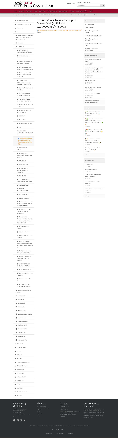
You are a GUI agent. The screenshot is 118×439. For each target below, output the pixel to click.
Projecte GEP (20, 373)
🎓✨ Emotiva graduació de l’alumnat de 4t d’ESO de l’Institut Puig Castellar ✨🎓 (93, 140)
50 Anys (19, 395)
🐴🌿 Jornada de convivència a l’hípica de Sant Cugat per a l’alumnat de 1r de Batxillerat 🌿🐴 (94, 121)
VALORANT (22, 161)
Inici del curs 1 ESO (90, 80)
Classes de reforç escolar (23, 57)
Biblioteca (20, 388)
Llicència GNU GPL (84, 426)
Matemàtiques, (87, 415)
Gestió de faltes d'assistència (67, 413)
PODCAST (22, 116)
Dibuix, (99, 410)
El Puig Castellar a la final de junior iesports (24, 251)
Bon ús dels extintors (25, 198)
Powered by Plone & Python (59, 430)
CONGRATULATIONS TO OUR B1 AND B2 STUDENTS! (24, 211)
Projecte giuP (20, 369)
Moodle (62, 408)
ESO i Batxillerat (89, 24)
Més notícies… (89, 155)
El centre (21, 11)
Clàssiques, (95, 410)
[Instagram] (21, 420)
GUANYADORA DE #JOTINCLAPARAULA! (23, 265)
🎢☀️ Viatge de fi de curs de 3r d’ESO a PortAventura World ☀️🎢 (94, 131)
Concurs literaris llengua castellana (25, 89)
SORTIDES (22, 119)
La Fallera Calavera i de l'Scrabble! (25, 274)
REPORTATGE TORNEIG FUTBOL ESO (25, 105)
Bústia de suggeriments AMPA (93, 35)
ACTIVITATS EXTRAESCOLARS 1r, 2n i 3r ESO (49, 15)
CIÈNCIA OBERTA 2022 (25, 269)
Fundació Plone (60, 426)
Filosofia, (93, 412)
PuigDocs (19, 358)
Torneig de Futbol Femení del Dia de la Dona (24, 180)
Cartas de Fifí (89, 164)
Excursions (21, 299)
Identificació (70, 3)
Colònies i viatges (23, 321)
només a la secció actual (84, 2)
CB (20, 127)
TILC (18, 384)
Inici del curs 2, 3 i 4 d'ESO (92, 94)
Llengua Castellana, (99, 414)
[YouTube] (25, 420)
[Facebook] (18, 420)
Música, (93, 415)
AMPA (91, 11)
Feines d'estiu (22, 310)
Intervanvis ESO (22, 340)
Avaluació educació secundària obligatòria (23, 94)
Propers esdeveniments (91, 55)
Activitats (19, 355)
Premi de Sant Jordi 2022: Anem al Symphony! (24, 285)
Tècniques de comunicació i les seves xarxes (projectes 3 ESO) (24, 82)
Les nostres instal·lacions (24, 24)
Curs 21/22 (32, 15)
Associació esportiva (23, 392)
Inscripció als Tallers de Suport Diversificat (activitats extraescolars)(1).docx (59, 30)
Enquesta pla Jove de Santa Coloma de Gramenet (25, 68)
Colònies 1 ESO (22, 325)
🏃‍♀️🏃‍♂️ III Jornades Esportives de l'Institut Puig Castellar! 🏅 (94, 113)
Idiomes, (86, 414)
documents (21, 307)
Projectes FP (20, 380)
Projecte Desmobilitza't (23, 362)
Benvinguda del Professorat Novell (93, 60)
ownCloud (62, 416)
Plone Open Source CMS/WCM (38, 426)
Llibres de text (22, 318)
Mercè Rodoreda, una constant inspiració (93, 190)
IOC (38, 414)
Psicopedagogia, (100, 415)
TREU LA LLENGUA (24, 232)
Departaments (63, 11)
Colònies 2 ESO (22, 329)
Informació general (22, 20)
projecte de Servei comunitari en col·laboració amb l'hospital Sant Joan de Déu (25, 244)
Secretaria (29, 11)
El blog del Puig (64, 409)
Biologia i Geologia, (96, 409)
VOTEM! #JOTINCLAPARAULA (23, 189)
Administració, (87, 409)
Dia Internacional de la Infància (23, 291)
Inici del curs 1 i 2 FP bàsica (93, 87)
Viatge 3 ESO (22, 332)
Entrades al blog (89, 160)
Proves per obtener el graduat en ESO (24, 111)
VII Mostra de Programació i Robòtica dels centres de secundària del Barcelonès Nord (25, 219)
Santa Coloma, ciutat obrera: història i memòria (93, 175)
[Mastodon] (14, 420)
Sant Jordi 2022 (23, 164)
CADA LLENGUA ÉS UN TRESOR (24, 236)
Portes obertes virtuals (25, 123)
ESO (36, 11)
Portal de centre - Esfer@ (70, 414)
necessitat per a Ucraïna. (22, 148)
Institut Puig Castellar (19, 405)
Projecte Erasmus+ (22, 366)
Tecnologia (90, 417)
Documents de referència (43, 408)
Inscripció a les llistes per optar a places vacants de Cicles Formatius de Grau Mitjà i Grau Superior (94, 71)
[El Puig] (33, 4)
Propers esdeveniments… (92, 102)
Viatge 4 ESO (22, 336)
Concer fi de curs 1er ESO (24, 280)
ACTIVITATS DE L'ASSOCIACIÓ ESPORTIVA (24, 51)
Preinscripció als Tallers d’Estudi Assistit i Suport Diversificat (25, 74)
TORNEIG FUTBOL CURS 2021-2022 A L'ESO (24, 100)
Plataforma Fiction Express (23, 227)
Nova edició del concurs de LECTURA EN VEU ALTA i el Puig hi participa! (25, 203)
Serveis (72, 11)
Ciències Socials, (88, 410)
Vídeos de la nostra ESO (25, 314)
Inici (15, 11)
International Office (81, 11)
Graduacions (21, 295)
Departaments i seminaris (92, 405)
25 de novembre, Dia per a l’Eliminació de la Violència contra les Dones (24, 37)
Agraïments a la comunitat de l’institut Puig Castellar (24, 155)
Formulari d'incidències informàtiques (91, 49)
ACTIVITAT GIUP (24, 194)
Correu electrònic (64, 406)
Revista (38, 411)
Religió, (85, 417)
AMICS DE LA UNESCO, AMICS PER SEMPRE (24, 62)
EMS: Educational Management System (70, 411)
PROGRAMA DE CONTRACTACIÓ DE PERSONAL (22, 170)
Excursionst (21, 303)
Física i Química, (100, 412)
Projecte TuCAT (21, 377)
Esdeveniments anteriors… (92, 100)
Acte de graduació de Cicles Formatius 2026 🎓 (93, 149)
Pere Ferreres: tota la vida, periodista (92, 182)
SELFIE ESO (22, 176)
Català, (102, 409)
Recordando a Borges (91, 169)
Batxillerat (42, 11)
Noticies (20, 43)
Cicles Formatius (52, 11)
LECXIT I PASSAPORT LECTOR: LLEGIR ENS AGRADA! (24, 258)
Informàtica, (91, 414)
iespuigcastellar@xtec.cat (23, 414)
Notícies (87, 108)
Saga (61, 414)
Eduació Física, (87, 412)
